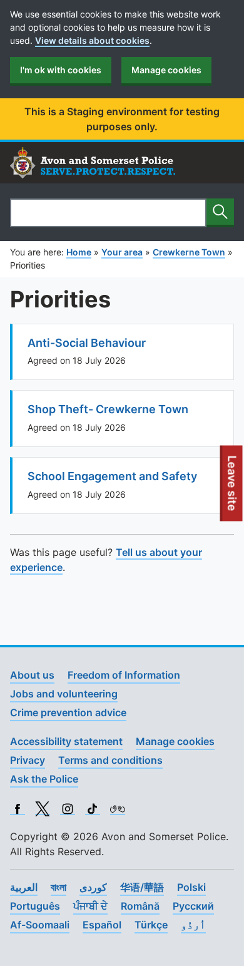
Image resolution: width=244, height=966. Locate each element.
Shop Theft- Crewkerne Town (108, 409)
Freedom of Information (124, 675)
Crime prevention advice (68, 712)
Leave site (233, 488)
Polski (191, 887)
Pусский (193, 906)
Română (140, 906)
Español (102, 924)
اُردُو (193, 924)
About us (32, 675)
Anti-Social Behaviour (87, 342)
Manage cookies (166, 69)
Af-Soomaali (39, 924)
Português (35, 906)
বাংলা (58, 887)
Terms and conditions (110, 760)
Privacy (27, 760)
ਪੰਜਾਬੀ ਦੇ (90, 906)
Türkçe (151, 924)
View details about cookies (92, 40)
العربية (24, 887)
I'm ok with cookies (60, 69)
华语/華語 (142, 887)
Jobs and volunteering (64, 693)
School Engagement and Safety (112, 476)
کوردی (93, 887)
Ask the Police (44, 779)
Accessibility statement (66, 741)
